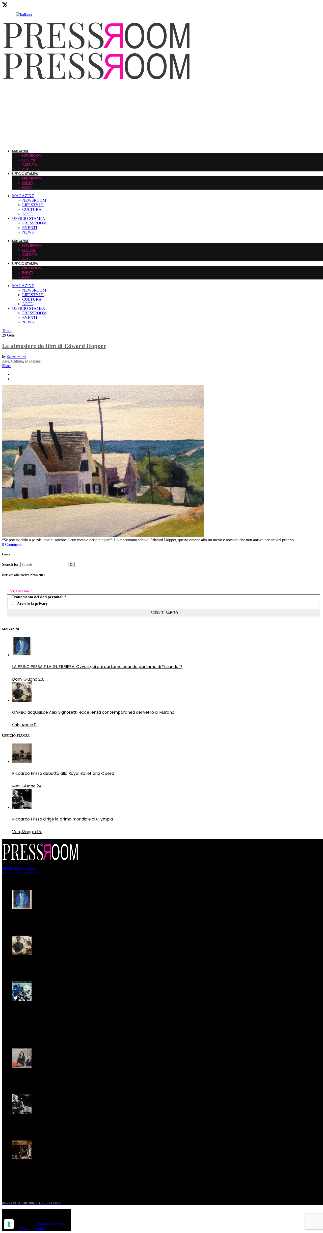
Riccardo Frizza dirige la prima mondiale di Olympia (62, 1124)
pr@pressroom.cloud (18, 868)
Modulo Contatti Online (21, 872)
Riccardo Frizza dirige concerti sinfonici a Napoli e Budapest (70, 1170)
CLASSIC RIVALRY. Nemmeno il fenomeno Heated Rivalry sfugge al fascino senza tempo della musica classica (90, 1014)
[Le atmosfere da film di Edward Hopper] (103, 535)
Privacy (23, 1228)
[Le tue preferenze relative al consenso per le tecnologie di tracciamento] (9, 1224)
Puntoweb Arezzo (51, 1224)
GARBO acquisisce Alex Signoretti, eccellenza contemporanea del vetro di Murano (93, 965)
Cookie (39, 1228)
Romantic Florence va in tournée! (45, 1078)
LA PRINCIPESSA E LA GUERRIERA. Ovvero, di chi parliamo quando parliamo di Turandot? (97, 920)
